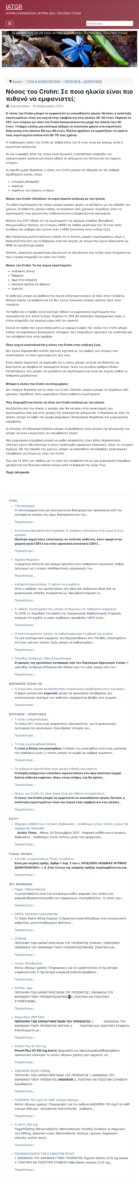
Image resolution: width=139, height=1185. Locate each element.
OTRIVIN (20, 938)
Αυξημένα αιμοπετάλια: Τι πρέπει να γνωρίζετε (47, 584)
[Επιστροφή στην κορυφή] (132, 1178)
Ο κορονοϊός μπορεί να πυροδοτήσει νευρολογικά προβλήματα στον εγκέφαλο (70, 689)
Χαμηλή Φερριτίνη (27, 559)
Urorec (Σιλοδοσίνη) (28, 963)
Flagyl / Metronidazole (30, 889)
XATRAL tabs (23, 988)
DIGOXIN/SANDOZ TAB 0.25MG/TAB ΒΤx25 (44, 1153)
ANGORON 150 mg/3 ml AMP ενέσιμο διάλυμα (47, 1100)
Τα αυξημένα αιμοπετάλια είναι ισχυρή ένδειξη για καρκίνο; (56, 769)
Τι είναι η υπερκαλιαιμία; (31, 719)
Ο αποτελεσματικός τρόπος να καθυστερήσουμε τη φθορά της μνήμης (64, 633)
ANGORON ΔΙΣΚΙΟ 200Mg (32, 1071)
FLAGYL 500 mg (26, 1124)
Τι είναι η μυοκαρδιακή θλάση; (35, 744)
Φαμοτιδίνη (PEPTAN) (29, 1017)
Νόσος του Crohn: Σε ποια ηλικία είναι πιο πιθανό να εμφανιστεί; (60, 793)
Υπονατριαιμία (24, 506)
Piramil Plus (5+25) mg (30, 1046)
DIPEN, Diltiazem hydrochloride (36, 914)
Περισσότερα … (25, 522)
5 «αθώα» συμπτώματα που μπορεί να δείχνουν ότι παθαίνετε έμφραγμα (65, 609)
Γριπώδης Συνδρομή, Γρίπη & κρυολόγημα (43, 658)
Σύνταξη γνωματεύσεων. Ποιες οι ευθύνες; (44, 859)
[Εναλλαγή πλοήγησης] (10, 23)
